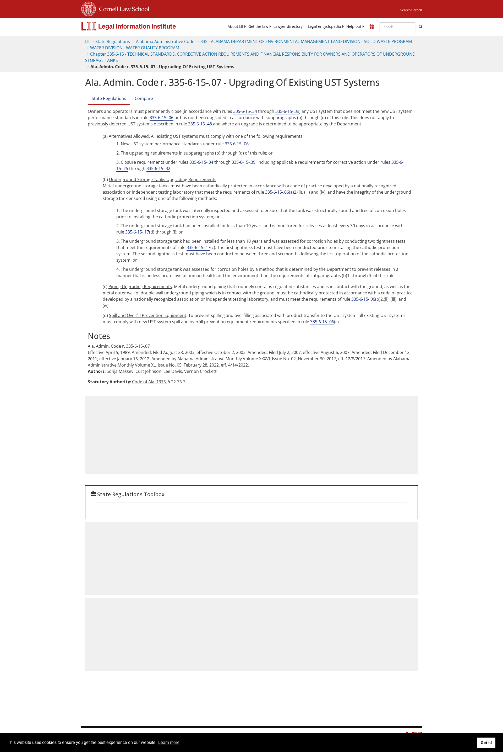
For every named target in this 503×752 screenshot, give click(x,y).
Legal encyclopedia (324, 26)
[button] (420, 26)
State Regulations (112, 41)
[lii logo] (140, 26)
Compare (144, 98)
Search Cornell (411, 10)
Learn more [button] (168, 742)
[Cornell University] (88, 8)
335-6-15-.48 (200, 124)
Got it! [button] (486, 742)
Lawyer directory (288, 26)
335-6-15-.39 (287, 111)
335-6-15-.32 (158, 168)
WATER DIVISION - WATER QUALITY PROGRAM (134, 48)
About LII (235, 26)
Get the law (258, 26)
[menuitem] (235, 26)
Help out (353, 26)
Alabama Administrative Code (165, 41)
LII (87, 41)
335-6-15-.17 (137, 232)
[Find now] (420, 27)
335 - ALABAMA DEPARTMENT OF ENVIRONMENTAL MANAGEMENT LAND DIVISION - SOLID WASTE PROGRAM (306, 41)
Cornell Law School (122, 8)
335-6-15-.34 (245, 111)
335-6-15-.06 (161, 117)
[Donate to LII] (372, 26)
